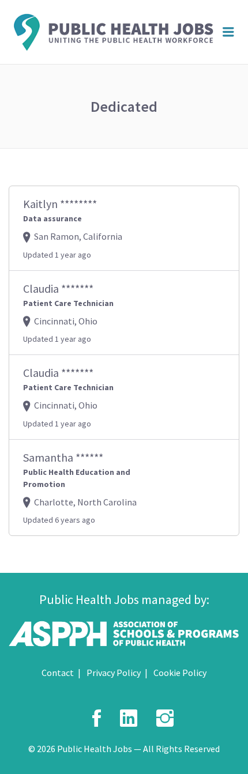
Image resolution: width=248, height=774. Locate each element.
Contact (58, 672)
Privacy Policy (114, 672)
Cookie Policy (179, 672)
